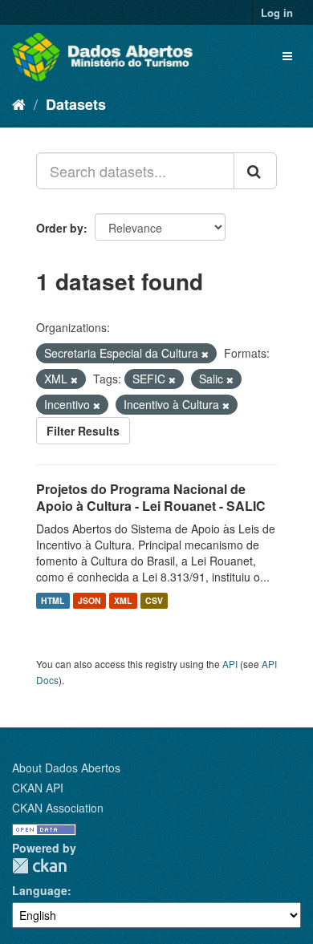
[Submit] (255, 170)
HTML (52, 600)
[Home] (19, 103)
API (230, 664)
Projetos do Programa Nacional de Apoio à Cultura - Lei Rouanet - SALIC (151, 497)
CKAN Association (58, 808)
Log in (277, 12)
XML (123, 600)
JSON (89, 600)
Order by (59, 228)
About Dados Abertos (66, 768)
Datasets (76, 104)
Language (39, 890)
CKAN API (37, 788)
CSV (154, 600)
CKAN (39, 865)
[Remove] (205, 353)
